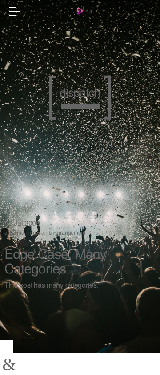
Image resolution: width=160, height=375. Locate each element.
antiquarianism (38, 232)
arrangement (70, 232)
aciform (12, 232)
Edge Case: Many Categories (55, 260)
